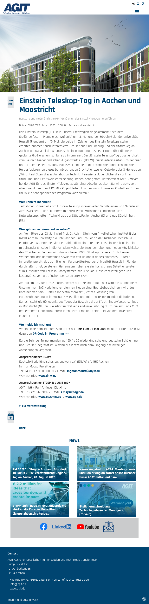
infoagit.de (17, 584)
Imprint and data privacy (23, 600)
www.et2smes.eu (49, 397)
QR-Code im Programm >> (51, 333)
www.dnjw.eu (47, 376)
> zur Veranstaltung (33, 406)
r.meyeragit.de (72, 392)
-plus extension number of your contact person (61, 580)
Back (22, 428)
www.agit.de (73, 397)
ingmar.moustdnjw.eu (83, 371)
